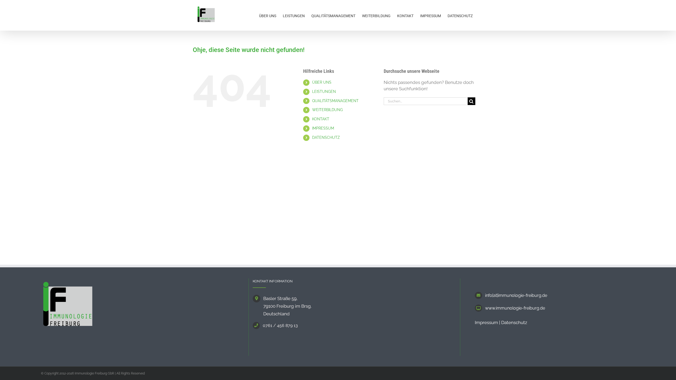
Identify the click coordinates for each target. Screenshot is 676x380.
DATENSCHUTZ (326, 137)
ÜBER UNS (321, 82)
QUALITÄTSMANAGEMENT (335, 101)
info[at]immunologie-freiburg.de (516, 295)
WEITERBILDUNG (327, 110)
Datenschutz (514, 322)
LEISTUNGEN (324, 91)
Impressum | (488, 322)
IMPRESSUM (323, 128)
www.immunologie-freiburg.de (515, 308)
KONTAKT (320, 119)
